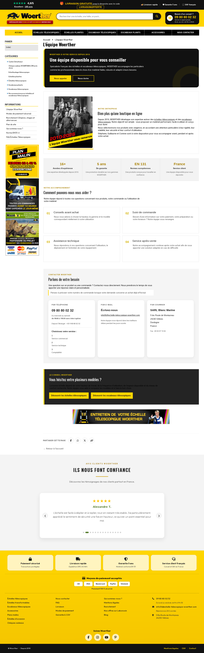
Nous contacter (63, 598)
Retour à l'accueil (54, 448)
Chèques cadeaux (15, 623)
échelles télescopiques (164, 119)
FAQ (57, 602)
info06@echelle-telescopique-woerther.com (120, 315)
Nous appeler (60, 78)
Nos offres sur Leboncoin (115, 610)
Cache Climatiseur (16, 62)
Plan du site (11, 124)
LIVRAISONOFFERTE (90, 7)
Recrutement (110, 606)
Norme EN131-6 (13, 133)
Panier (8, 41)
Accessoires (12, 610)
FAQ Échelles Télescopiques (18, 137)
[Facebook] (88, 637)
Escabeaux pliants (16, 85)
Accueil (46, 39)
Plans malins (13, 615)
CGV (184, 648)
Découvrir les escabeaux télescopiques (112, 395)
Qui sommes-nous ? (113, 598)
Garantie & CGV (63, 615)
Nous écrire (83, 78)
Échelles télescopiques (17, 81)
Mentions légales (111, 602)
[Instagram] (97, 637)
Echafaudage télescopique (19, 72)
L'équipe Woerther (14, 109)
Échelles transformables (18, 602)
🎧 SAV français (189, 5)
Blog (106, 615)
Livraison (60, 606)
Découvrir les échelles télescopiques (69, 395)
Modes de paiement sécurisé (18, 113)
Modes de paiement (65, 610)
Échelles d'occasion (16, 619)
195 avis (29, 7)
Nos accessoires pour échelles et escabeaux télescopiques (21, 94)
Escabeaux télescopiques (18, 89)
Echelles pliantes (15, 76)
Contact (192, 648)
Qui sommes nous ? (14, 128)
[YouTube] (106, 637)
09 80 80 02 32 (63, 310)
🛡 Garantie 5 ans (170, 5)
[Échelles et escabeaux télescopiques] (28, 16)
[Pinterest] (115, 637)
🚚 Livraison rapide (149, 5)
